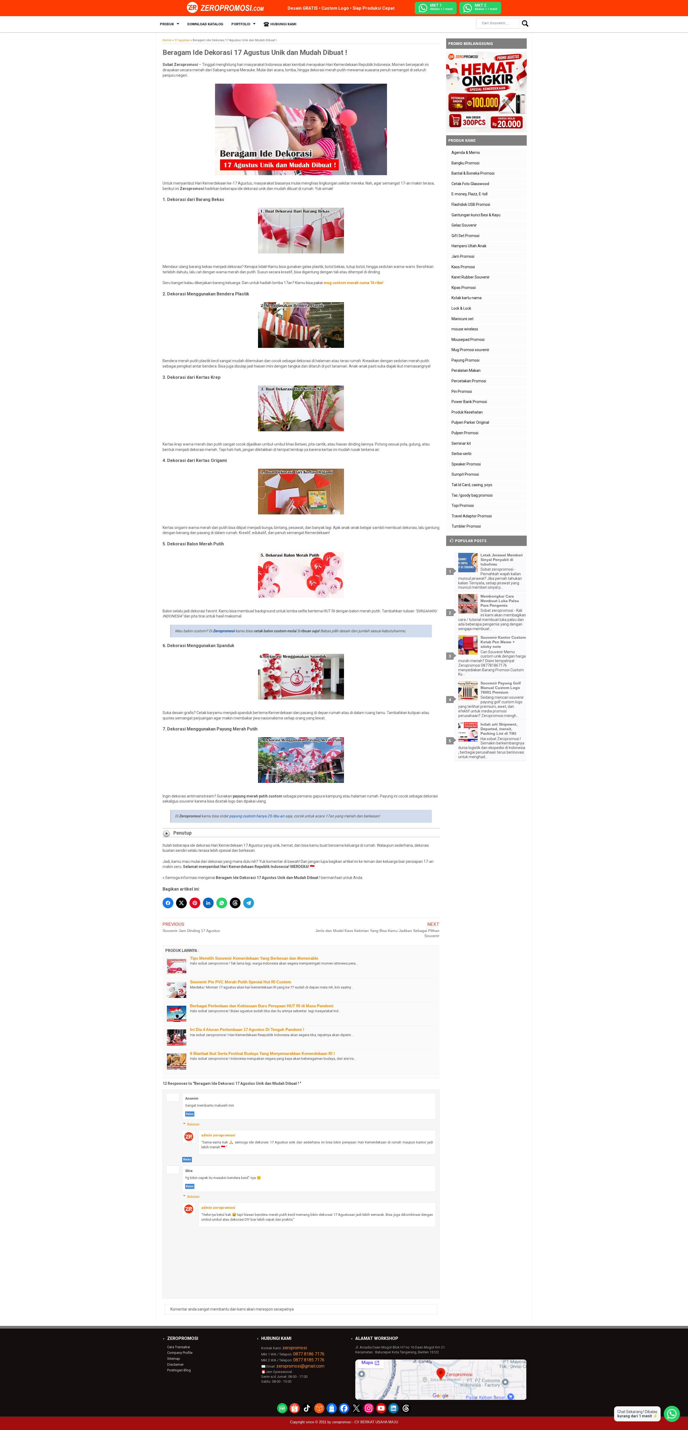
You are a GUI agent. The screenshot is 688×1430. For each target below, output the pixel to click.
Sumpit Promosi (465, 474)
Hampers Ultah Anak (469, 246)
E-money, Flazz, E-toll (470, 194)
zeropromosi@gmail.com (300, 1366)
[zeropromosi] (227, 8)
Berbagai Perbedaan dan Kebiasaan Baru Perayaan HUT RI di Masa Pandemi (261, 1006)
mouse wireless (465, 329)
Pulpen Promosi (465, 433)
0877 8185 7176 (308, 1359)
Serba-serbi (461, 453)
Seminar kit (461, 443)
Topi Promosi (463, 505)
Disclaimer (175, 1364)
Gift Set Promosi (465, 236)
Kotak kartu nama (467, 298)
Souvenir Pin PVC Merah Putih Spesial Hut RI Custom (240, 982)
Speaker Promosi (466, 464)
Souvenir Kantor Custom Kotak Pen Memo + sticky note (503, 642)
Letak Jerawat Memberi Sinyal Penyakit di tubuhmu (502, 559)
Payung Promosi (465, 360)
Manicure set (463, 319)
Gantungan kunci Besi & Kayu (476, 215)
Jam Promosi (463, 256)
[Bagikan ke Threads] (235, 903)
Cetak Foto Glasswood (470, 184)
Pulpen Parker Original (470, 422)
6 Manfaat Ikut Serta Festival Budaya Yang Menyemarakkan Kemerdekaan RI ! (262, 1053)
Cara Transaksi (178, 1347)
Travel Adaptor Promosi (472, 516)
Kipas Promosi (464, 287)
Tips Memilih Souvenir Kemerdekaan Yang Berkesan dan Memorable (254, 958)
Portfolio (240, 24)
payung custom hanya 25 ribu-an (256, 816)
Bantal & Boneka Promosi (473, 173)
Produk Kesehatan (467, 412)
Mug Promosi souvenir (470, 350)
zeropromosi (294, 1347)
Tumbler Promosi (466, 526)
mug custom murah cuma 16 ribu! (353, 283)
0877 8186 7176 (308, 1354)
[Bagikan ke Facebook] (168, 903)
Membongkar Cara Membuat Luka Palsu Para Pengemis (500, 601)
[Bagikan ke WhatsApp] (221, 903)
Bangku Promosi (465, 163)
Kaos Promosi (463, 267)
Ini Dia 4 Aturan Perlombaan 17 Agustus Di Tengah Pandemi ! (247, 1029)
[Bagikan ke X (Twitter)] (181, 903)
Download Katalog (205, 24)
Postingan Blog (179, 1370)
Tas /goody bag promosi (472, 495)
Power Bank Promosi (469, 402)
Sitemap (173, 1359)
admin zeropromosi (218, 1135)
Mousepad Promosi (468, 339)
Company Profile (179, 1353)
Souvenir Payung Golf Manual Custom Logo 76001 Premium (501, 687)
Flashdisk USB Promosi (471, 204)
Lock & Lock (461, 308)
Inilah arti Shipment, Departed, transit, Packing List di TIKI (499, 729)
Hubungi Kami (283, 24)
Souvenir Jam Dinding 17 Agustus (191, 930)
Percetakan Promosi (469, 381)
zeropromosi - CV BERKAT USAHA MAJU (365, 1422)
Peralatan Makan (466, 370)
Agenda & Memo (466, 152)
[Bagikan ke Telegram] (248, 903)
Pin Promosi (462, 391)
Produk (167, 24)
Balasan (193, 1124)
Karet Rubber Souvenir (471, 277)
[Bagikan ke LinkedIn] (208, 903)
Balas (190, 1114)
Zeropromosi (224, 631)
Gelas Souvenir (464, 225)
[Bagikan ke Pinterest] (194, 903)
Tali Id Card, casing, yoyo (472, 485)
